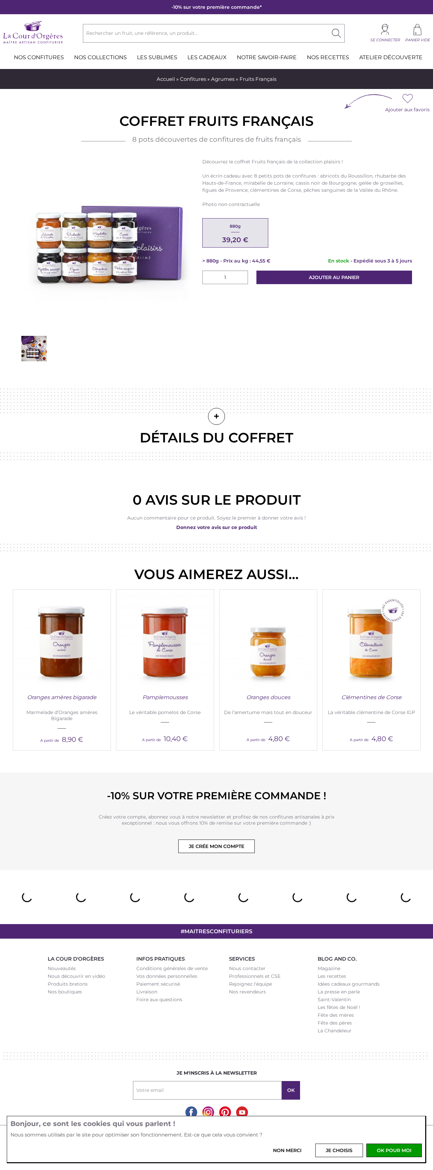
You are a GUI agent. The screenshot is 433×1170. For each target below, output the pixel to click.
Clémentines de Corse (371, 697)
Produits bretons (68, 984)
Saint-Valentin (334, 999)
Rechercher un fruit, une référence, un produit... (142, 33)
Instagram (208, 1112)
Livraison (146, 992)
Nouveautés (62, 968)
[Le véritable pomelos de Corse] (165, 638)
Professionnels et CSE (254, 976)
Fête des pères (335, 1023)
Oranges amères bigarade (61, 697)
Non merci (287, 1150)
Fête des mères (336, 1015)
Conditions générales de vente (172, 968)
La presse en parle (339, 992)
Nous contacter (247, 968)
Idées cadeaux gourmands (349, 984)
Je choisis (339, 1150)
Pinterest (225, 1112)
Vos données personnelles (166, 976)
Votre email (150, 1090)
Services (242, 959)
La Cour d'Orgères (76, 959)
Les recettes (332, 976)
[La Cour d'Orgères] (33, 43)
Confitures (193, 79)
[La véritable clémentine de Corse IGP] (371, 638)
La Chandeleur (334, 1031)
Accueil (166, 79)
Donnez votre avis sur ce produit (216, 527)
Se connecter (385, 40)
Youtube (242, 1112)
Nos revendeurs (247, 992)
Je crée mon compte (216, 846)
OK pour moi (394, 1150)
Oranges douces (268, 697)
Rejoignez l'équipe (250, 984)
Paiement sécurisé (158, 984)
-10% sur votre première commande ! (216, 795)
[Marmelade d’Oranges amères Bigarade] (62, 638)
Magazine (329, 968)
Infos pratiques (160, 959)
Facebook (191, 1112)
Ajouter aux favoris (407, 110)
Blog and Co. (337, 959)
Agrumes (222, 79)
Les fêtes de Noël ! (339, 1007)
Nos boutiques (65, 992)
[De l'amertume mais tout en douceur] (268, 638)
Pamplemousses (165, 697)
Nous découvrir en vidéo (76, 976)
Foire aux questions (159, 999)
